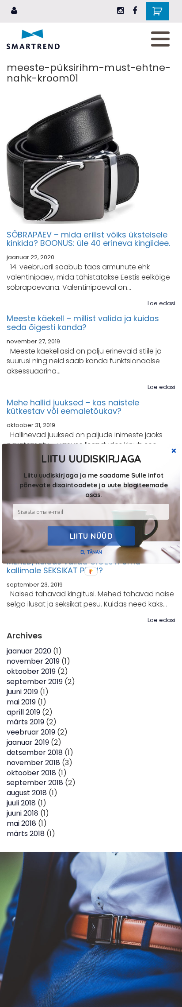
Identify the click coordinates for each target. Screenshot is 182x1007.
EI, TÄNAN (91, 552)
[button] (93, 484)
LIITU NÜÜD (91, 535)
